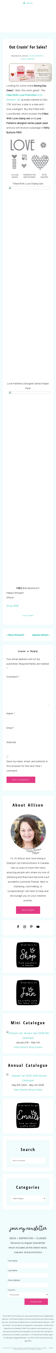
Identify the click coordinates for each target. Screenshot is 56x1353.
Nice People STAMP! (28, 19)
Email (10, 727)
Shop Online (35, 1047)
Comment (13, 676)
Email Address (14, 1280)
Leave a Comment (27, 59)
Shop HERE (13, 605)
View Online (20, 1047)
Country (11, 1290)
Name (11, 713)
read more (28, 910)
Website (11, 742)
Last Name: (12, 1270)
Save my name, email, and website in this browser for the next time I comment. (27, 766)
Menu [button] (30, 3)
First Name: (13, 1260)
